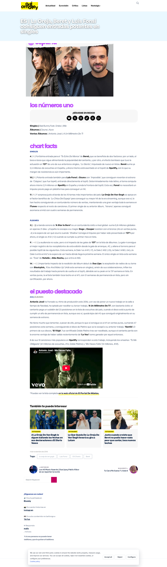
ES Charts (77, 456)
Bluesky (27, 501)
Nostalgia (95, 5)
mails (26, 529)
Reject (120, 557)
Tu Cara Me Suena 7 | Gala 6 (116, 471)
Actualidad (50, 5)
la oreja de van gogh (46, 456)
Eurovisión (63, 5)
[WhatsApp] (98, 118)
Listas (84, 5)
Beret (88, 456)
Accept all (108, 557)
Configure (132, 557)
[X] (75, 118)
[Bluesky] (69, 118)
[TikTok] (86, 118)
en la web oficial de (79, 393)
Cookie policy (35, 561)
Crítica (75, 5)
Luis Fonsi (63, 456)
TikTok (27, 519)
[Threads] (92, 118)
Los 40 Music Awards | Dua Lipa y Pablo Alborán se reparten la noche (59, 471)
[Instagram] (81, 118)
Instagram (28, 510)
